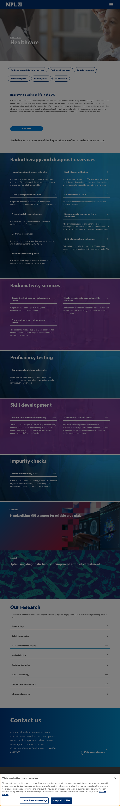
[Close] (115, 778)
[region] (60, 790)
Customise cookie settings (34, 800)
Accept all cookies (61, 800)
